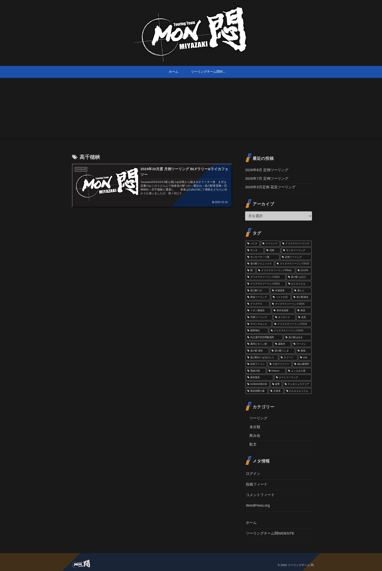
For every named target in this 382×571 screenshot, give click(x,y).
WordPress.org (258, 505)
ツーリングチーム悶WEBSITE (270, 533)
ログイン (253, 474)
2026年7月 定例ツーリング (266, 179)
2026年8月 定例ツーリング (266, 170)
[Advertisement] (191, 110)
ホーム (251, 523)
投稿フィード (256, 484)
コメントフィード (260, 495)
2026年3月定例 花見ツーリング (270, 187)
